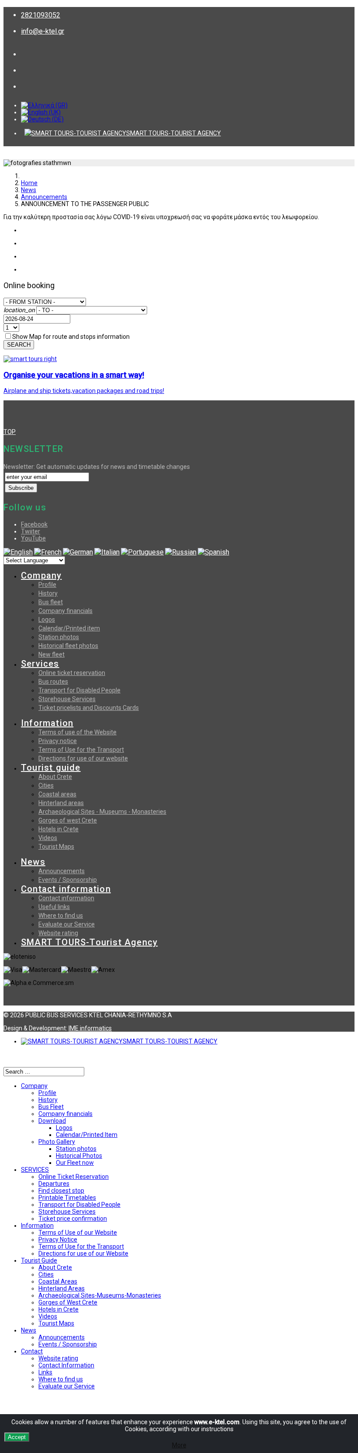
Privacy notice (57, 740)
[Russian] (180, 552)
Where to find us (60, 915)
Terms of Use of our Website (77, 1232)
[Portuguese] (142, 552)
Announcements (44, 196)
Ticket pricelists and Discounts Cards (88, 707)
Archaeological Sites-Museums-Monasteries (99, 1295)
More (179, 1445)
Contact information (66, 889)
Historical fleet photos (68, 645)
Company (41, 575)
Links (45, 1372)
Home (29, 182)
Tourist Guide (39, 1260)
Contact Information (66, 1365)
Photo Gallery (56, 1141)
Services (40, 663)
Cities (46, 785)
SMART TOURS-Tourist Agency (89, 942)
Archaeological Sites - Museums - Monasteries (102, 811)
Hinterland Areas (61, 1288)
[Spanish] (213, 552)
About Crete (55, 776)
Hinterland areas (61, 802)
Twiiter (30, 531)
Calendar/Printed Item (86, 1134)
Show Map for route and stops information (71, 336)
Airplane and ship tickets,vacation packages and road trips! (83, 390)
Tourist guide (51, 767)
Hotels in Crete (58, 829)
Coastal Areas (57, 1281)
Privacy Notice (57, 1239)
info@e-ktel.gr (42, 31)
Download (52, 1120)
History (48, 593)
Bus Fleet (51, 1106)
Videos (47, 837)
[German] (78, 552)
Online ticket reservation (71, 672)
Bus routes (53, 681)
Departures (53, 1183)
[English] (18, 552)
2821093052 (40, 15)
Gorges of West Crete (67, 1302)
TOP (9, 431)
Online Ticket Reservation (73, 1176)
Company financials (65, 610)
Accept (17, 1437)
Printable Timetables (67, 1197)
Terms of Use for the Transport (81, 749)
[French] (48, 552)
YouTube (33, 538)
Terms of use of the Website (77, 732)
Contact (32, 1351)
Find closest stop (61, 1190)
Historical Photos (79, 1155)
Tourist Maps (56, 846)
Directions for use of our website (83, 758)
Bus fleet (50, 602)
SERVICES (35, 1169)
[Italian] (107, 552)
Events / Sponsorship (67, 879)
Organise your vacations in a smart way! (73, 374)
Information (47, 723)
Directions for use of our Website (83, 1253)
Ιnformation (37, 1225)
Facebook (34, 524)
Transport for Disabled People (79, 690)
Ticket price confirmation (72, 1218)
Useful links (54, 906)
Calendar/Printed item (69, 628)
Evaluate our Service (66, 924)
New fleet (51, 654)
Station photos (58, 637)
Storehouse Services (67, 699)
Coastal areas (57, 794)
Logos (46, 619)
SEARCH (19, 344)
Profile (47, 584)
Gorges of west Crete (67, 820)
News (28, 189)
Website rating (58, 933)
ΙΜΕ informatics (90, 1028)
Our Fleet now (75, 1162)
